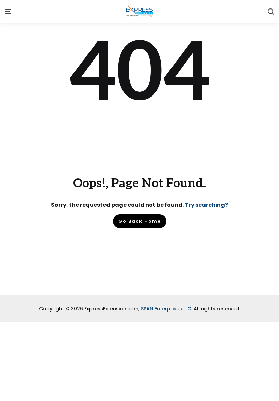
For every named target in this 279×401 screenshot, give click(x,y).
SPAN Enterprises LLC (166, 308)
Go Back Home (139, 221)
